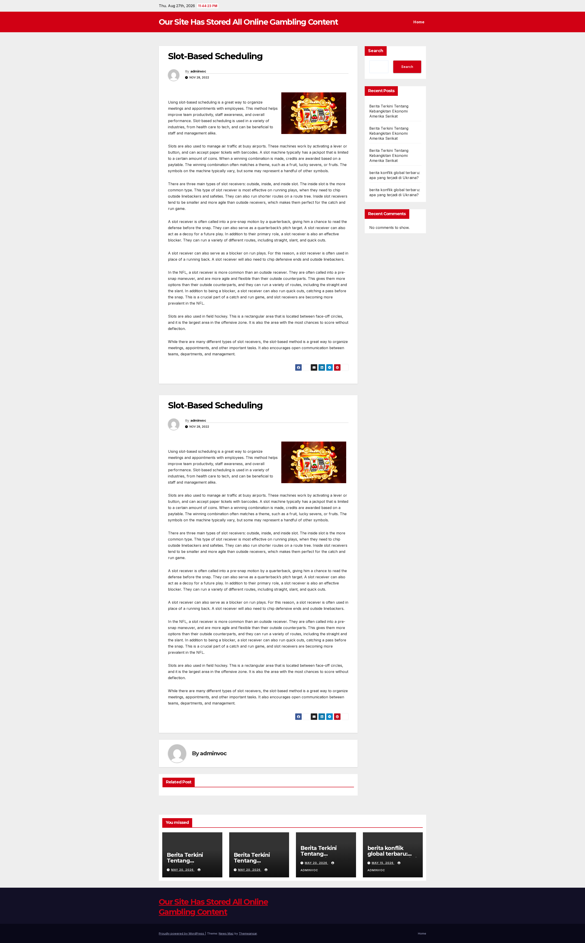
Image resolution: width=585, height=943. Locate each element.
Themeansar (248, 933)
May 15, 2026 (383, 863)
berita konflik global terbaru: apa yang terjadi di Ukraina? (392, 856)
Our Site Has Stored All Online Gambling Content (248, 22)
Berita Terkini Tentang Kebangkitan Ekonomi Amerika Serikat (388, 111)
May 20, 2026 (182, 869)
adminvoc (198, 71)
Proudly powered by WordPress (182, 933)
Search (375, 50)
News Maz (226, 933)
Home (418, 22)
